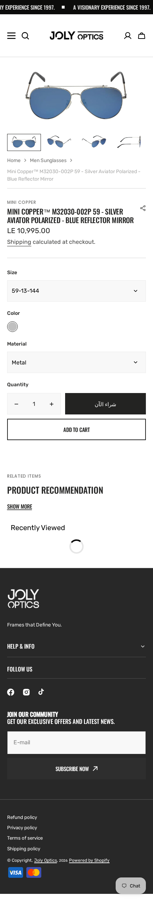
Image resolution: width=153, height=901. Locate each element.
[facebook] (11, 692)
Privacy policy (22, 827)
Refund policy (22, 817)
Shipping (19, 241)
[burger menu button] (11, 35)
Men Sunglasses (48, 160)
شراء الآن (106, 404)
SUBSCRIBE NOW (72, 768)
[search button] (25, 35)
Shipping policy (23, 848)
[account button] (127, 35)
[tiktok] (42, 692)
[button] (141, 35)
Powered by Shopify (89, 860)
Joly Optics (45, 860)
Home (14, 160)
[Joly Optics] (76, 35)
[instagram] (26, 692)
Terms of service (25, 838)
